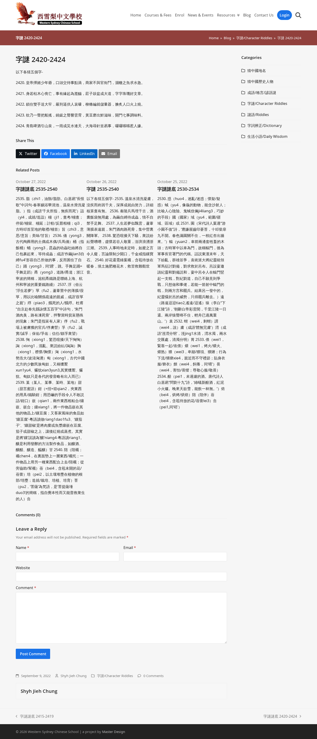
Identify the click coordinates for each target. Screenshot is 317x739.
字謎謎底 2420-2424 (280, 716)
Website (23, 567)
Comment (26, 587)
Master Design (113, 731)
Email (129, 547)
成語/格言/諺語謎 (261, 92)
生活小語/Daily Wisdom (267, 136)
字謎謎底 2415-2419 (35, 716)
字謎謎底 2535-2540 (36, 189)
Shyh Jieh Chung (74, 675)
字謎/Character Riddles (115, 675)
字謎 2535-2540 (103, 189)
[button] (298, 15)
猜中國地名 (256, 70)
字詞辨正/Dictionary (264, 125)
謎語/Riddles (258, 114)
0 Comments (153, 675)
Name (22, 547)
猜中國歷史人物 (260, 81)
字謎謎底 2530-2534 (178, 189)
